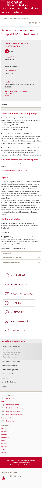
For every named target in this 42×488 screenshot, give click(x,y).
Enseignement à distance (11, 350)
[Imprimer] (30, 23)
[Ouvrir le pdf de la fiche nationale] (36, 23)
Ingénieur (5, 378)
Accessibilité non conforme (26, 460)
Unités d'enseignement (10, 370)
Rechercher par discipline (11, 354)
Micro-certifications (9, 374)
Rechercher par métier (10, 357)
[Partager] (39, 23)
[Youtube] (19, 476)
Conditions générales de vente (21, 462)
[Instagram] (11, 476)
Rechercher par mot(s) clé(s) (12, 352)
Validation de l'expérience (11, 361)
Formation (4, 18)
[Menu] (3, 2)
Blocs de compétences (10, 366)
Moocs (4, 386)
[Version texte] (33, 23)
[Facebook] (6, 476)
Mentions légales (15, 465)
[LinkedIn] (3, 476)
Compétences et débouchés (12, 258)
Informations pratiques (11, 262)
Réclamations (28, 465)
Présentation (8, 109)
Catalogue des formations (19, 18)
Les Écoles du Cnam (9, 382)
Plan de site (10, 460)
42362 (7, 96)
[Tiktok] (15, 476)
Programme (7, 253)
